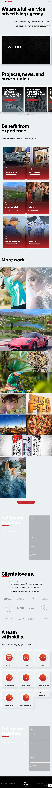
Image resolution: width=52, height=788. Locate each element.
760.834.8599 (3, 783)
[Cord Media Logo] (26, 780)
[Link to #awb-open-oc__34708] (49, 1)
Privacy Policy (45, 781)
